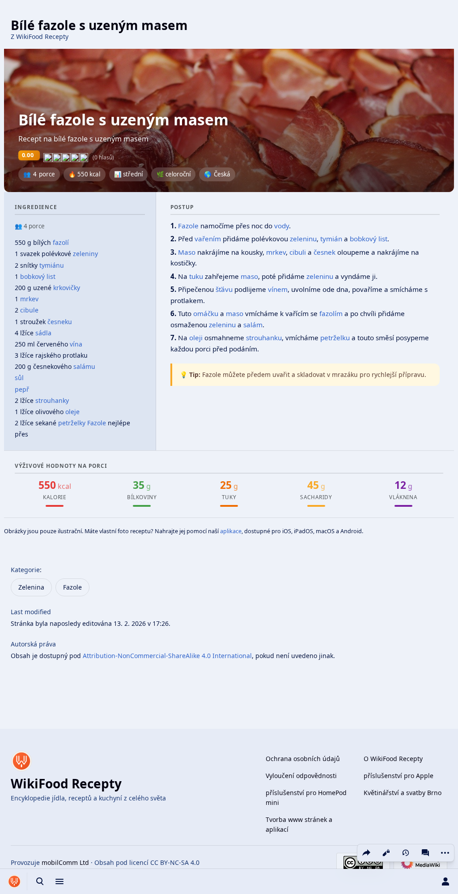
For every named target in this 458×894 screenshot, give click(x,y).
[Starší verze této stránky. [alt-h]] (406, 853)
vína (76, 344)
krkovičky (66, 287)
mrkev (29, 299)
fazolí (61, 242)
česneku (59, 321)
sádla (43, 333)
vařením (208, 238)
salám (253, 324)
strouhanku (264, 337)
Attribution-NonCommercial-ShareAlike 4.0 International (167, 655)
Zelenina (31, 587)
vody (281, 225)
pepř (22, 389)
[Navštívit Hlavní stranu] (14, 881)
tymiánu (51, 265)
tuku (196, 276)
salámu (84, 366)
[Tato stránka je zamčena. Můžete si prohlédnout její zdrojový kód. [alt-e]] (386, 853)
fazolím (331, 313)
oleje (72, 411)
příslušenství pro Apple (398, 775)
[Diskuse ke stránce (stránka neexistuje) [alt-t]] (425, 853)
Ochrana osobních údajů (303, 758)
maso (249, 276)
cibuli (297, 252)
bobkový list (37, 276)
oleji (196, 337)
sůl (19, 377)
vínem (278, 289)
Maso (186, 252)
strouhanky (52, 400)
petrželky (71, 423)
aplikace (231, 531)
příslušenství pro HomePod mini (306, 797)
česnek (324, 252)
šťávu (224, 289)
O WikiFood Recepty (393, 758)
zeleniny (85, 253)
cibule (29, 310)
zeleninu (303, 238)
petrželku (335, 337)
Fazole (96, 423)
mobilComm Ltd (65, 862)
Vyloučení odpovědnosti (301, 775)
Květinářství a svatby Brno (402, 792)
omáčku (205, 313)
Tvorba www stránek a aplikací (299, 824)
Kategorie (25, 569)
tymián (331, 238)
